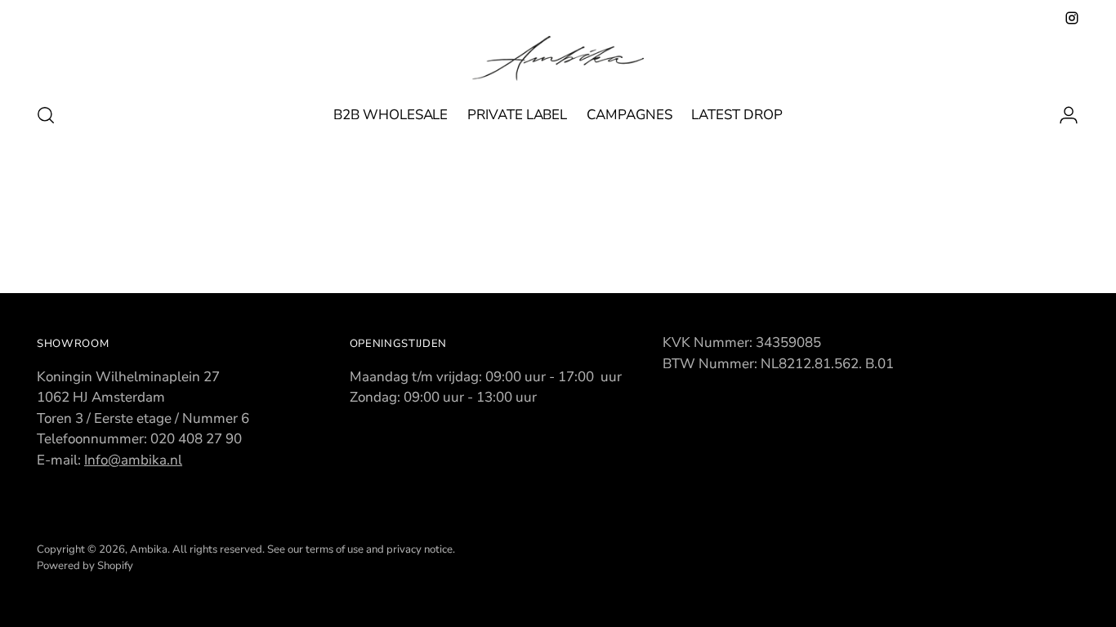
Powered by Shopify (85, 565)
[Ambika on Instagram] (1072, 18)
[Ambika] (558, 58)
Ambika (148, 549)
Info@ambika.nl (133, 460)
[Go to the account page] (1062, 115)
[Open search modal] (45, 115)
